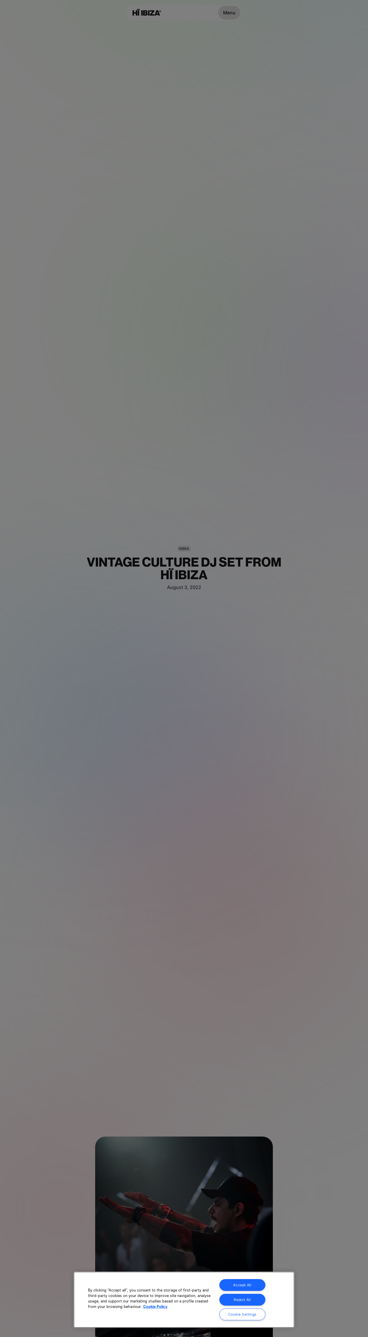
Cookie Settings (242, 1314)
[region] (184, 1300)
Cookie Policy (155, 1306)
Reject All (242, 1300)
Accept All (242, 1285)
